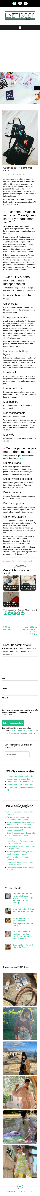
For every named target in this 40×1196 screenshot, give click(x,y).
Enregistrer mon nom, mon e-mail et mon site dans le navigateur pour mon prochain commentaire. (20, 712)
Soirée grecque (7, 628)
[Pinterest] (14, 613)
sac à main (21, 458)
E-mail (5, 688)
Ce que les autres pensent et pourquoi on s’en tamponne (18, 818)
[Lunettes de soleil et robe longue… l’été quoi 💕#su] (20, 1161)
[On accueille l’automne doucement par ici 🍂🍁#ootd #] (20, 1092)
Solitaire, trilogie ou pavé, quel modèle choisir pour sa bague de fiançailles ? (22, 935)
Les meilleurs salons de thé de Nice (20, 776)
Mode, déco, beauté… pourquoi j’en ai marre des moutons (20, 863)
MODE (30, 175)
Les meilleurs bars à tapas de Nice (20, 781)
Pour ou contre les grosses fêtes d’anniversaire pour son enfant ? (23, 922)
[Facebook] (14, 3)
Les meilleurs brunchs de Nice (18, 779)
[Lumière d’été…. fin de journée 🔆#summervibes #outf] (20, 1023)
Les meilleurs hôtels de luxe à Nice (20, 784)
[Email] (23, 613)
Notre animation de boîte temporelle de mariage (23, 910)
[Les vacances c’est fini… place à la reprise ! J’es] (20, 1127)
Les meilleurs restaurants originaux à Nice (21, 788)
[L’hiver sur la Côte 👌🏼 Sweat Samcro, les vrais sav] (20, 1058)
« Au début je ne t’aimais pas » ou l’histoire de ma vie (20, 842)
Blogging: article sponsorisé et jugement (18, 858)
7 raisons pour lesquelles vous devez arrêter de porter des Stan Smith (21, 823)
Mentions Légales (27, 1192)
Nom (4, 678)
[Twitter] (10, 613)
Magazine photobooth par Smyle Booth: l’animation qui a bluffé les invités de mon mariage (22, 898)
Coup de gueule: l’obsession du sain (21, 833)
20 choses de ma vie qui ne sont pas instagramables (21, 847)
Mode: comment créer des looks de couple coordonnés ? (20, 828)
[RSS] (26, 3)
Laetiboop (23, 175)
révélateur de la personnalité (21, 257)
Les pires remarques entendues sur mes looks (20, 868)
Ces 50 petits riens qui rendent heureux (18, 837)
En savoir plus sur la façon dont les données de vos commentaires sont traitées (20, 731)
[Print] (18, 613)
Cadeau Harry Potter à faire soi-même (22, 946)
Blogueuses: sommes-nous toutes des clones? (20, 813)
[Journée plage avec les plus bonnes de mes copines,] (20, 989)
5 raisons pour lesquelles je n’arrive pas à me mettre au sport (20, 852)
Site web (5, 698)
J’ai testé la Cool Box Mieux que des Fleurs (29, 630)
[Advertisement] (20, 51)
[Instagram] (20, 3)
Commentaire (8, 654)
